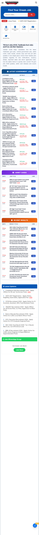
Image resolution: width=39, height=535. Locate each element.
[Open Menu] (2, 3)
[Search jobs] (31, 15)
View (33, 81)
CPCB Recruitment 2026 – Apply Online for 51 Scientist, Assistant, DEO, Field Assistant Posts (10, 90)
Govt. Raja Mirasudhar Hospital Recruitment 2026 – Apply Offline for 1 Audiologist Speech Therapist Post (10, 135)
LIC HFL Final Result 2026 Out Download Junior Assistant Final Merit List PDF (19, 276)
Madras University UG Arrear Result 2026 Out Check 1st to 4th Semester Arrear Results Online (19, 256)
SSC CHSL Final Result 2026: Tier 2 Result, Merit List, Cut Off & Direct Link (19, 228)
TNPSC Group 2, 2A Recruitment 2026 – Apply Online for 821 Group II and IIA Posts (9, 144)
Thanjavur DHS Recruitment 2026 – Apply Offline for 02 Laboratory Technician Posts (9, 163)
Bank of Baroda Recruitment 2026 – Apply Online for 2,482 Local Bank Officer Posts (10, 108)
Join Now (19, 350)
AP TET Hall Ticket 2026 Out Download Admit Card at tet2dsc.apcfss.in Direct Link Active (19, 188)
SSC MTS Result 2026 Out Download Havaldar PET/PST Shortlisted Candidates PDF (19, 248)
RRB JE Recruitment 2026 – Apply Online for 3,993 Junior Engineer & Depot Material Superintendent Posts (10, 125)
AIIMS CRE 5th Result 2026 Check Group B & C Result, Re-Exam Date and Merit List (19, 235)
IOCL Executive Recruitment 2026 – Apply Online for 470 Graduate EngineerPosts (10, 116)
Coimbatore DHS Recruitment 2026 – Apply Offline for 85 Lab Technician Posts (9, 81)
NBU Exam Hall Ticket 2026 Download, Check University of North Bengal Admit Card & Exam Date (19, 203)
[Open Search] (36, 3)
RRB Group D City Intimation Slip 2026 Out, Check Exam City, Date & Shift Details (18, 195)
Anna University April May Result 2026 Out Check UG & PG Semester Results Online (19, 242)
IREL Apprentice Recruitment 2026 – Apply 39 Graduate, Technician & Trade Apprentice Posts (8, 153)
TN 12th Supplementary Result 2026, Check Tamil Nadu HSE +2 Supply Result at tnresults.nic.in (19, 269)
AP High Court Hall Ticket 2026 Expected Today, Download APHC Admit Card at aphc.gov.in (19, 211)
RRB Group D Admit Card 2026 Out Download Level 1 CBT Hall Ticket (19, 181)
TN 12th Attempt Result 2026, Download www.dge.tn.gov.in (19, 262)
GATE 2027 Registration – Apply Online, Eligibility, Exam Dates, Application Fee (17, 296)
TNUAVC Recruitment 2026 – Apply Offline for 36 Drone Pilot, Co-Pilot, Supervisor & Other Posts (10, 99)
